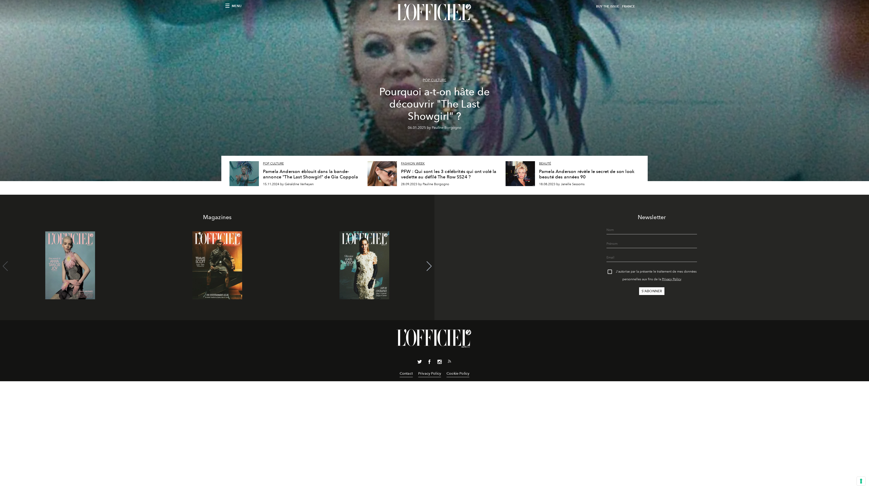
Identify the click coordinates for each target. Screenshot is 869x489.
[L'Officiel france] (434, 13)
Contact (406, 373)
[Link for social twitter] (419, 362)
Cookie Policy (457, 373)
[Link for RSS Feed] (449, 362)
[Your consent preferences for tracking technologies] (861, 481)
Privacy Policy (671, 279)
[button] (429, 266)
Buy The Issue (607, 6)
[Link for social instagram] (439, 362)
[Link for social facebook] (429, 362)
